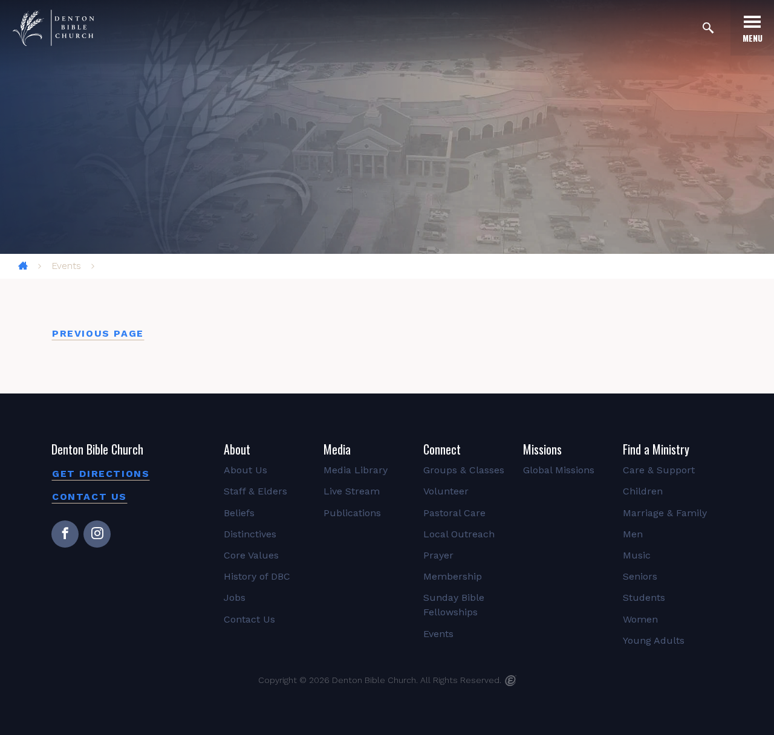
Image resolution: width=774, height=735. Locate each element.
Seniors (640, 576)
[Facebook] (65, 534)
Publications (352, 513)
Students (644, 597)
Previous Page (98, 333)
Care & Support (659, 470)
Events (66, 265)
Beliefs (239, 513)
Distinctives (250, 534)
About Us (245, 470)
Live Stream (352, 491)
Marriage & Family (665, 513)
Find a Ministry (656, 449)
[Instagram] (97, 534)
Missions (542, 449)
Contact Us (89, 496)
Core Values (251, 555)
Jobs (235, 597)
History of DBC (257, 576)
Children (643, 491)
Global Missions (558, 470)
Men (633, 534)
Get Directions (100, 473)
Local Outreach (459, 534)
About (237, 449)
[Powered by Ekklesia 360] (510, 680)
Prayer (438, 555)
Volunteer (446, 491)
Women (640, 619)
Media (337, 449)
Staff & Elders (255, 491)
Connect (442, 449)
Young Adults (654, 640)
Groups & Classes (463, 470)
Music (637, 555)
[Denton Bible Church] (53, 28)
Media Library (356, 470)
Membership (452, 576)
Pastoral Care (454, 513)
